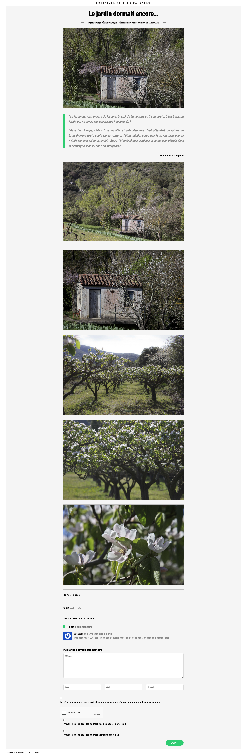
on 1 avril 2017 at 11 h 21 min (98, 633)
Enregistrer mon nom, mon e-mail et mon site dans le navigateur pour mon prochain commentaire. (110, 701)
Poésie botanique (108, 22)
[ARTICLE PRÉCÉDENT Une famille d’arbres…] (3, 381)
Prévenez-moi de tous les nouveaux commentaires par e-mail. (94, 723)
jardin (72, 608)
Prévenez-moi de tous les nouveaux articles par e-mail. (91, 734)
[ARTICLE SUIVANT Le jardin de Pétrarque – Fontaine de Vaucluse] (244, 381)
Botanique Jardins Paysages (123, 3)
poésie (79, 608)
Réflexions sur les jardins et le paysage (139, 22)
